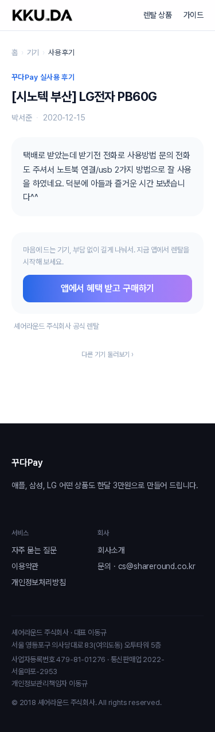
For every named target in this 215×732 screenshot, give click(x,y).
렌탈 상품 (157, 15)
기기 (33, 52)
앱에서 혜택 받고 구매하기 (107, 288)
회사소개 (110, 550)
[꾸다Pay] (42, 15)
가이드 (193, 15)
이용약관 (24, 566)
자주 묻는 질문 (33, 550)
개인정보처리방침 (38, 582)
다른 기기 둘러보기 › (107, 355)
